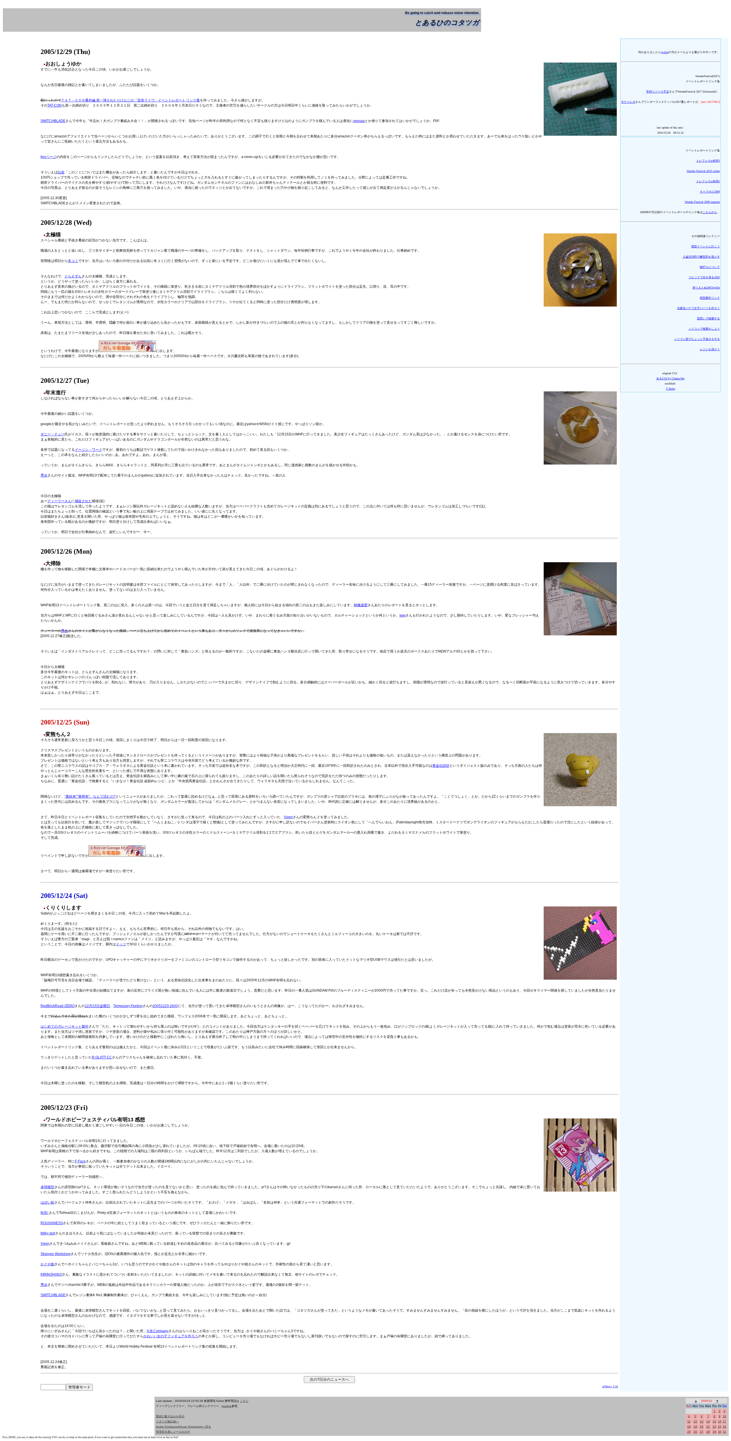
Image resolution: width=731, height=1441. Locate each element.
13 (701, 1421)
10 (724, 1416)
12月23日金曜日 (97, 1006)
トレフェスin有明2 (708, 181)
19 (695, 1426)
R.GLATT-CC (102, 1057)
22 (714, 1426)
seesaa (359, 121)
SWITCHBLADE (53, 121)
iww (402, 615)
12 (695, 1421)
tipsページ (48, 157)
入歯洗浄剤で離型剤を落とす (701, 256)
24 (724, 1426)
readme (227, 1406)
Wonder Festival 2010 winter (703, 171)
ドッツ (121, 944)
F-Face (80, 1161)
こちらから (710, 212)
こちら (244, 1400)
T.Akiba (670, 388)
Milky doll (48, 1233)
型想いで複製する (708, 318)
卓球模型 (47, 1187)
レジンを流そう (710, 349)
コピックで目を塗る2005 (704, 277)
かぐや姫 (47, 1264)
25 (689, 1431)
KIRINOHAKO (51, 1274)
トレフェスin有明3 (708, 160)
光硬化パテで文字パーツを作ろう (698, 308)
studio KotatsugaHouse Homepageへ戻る (183, 1426)
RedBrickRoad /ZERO (58, 1006)
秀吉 (44, 475)
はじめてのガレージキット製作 (65, 1026)
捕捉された (83, 501)
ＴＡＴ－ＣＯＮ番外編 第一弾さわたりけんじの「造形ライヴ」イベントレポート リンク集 (130, 100)
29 (714, 1431)
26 (695, 1431)
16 (719, 1421)
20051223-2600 (165, 1006)
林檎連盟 (360, 605)
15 (714, 1421)
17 (724, 1421)
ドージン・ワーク (88, 450)
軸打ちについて (710, 267)
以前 (61, 172)
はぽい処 (47, 1202)
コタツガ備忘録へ (167, 1421)
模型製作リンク (710, 297)
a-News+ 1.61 (610, 1386)
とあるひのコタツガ (447, 22)
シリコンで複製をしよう (704, 328)
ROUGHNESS (52, 1223)
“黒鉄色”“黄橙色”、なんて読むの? (90, 796)
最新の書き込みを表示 (170, 1416)
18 (689, 1426)
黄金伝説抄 (440, 766)
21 (708, 1426)
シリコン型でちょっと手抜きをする (697, 339)
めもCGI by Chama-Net (670, 378)
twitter (664, 52)
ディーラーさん (59, 501)
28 (708, 1431)
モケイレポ (628, 101)
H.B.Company (157, 1331)
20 (701, 1426)
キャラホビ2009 (710, 191)
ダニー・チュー (53, 434)
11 (688, 1421)
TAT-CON (54, 105)
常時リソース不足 (657, 91)
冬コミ (73, 261)
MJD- (45, 1213)
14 (708, 1421)
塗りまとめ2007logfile (706, 287)
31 (724, 1431)
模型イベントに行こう (705, 246)
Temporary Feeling (127, 1006)
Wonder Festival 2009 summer (702, 201)
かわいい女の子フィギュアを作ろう (170, 1336)
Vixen (288, 817)
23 (719, 1426)
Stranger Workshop (56, 1254)
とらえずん (73, 276)
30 (719, 1431)
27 (701, 1431)
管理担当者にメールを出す (173, 1431)
